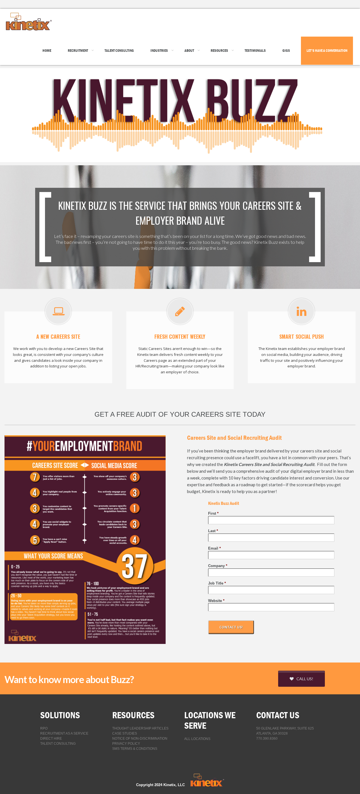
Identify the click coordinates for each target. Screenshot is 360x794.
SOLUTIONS (60, 715)
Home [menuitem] (46, 50)
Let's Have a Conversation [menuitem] (327, 50)
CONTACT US (277, 715)
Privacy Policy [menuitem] (126, 744)
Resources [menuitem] (219, 50)
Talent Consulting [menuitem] (119, 50)
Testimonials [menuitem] (255, 50)
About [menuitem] (189, 50)
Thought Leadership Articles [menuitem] (140, 728)
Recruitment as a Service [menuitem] (64, 733)
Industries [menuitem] (159, 50)
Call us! (304, 678)
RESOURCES (133, 715)
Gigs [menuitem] (286, 50)
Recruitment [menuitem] (78, 50)
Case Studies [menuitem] (124, 733)
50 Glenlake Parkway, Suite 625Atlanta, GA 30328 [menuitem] (285, 730)
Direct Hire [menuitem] (51, 739)
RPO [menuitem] (44, 728)
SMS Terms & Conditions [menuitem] (134, 749)
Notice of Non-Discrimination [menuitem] (139, 739)
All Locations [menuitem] (197, 739)
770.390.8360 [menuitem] (267, 739)
